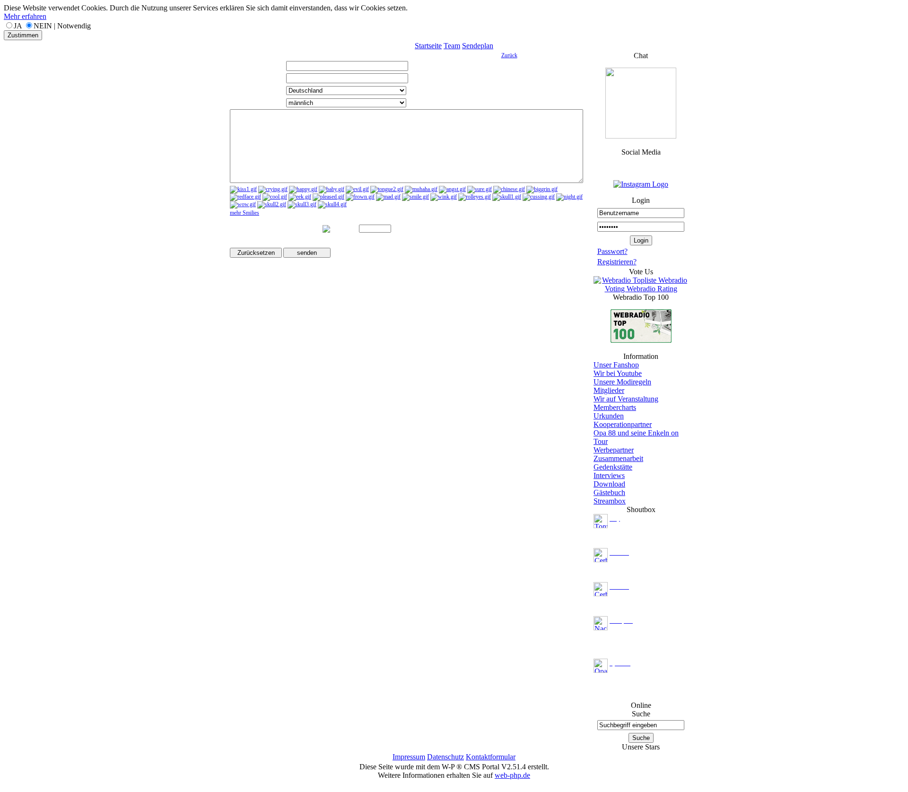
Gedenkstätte (613, 467)
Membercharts (615, 407)
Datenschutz (445, 757)
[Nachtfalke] (601, 622)
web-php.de (512, 775)
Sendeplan (477, 46)
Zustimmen (23, 35)
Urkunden (609, 416)
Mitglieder (609, 390)
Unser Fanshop (616, 365)
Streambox (610, 501)
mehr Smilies (244, 212)
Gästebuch (609, 492)
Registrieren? (617, 262)
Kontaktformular (490, 757)
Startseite (428, 46)
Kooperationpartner (623, 424)
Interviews (609, 475)
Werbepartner (614, 450)
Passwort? (612, 251)
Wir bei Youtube (618, 373)
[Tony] (601, 520)
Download (609, 484)
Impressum (409, 757)
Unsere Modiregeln (622, 382)
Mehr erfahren (25, 16)
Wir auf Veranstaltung (626, 399)
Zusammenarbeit (618, 458)
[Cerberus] (601, 554)
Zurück (509, 55)
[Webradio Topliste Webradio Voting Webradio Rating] (641, 289)
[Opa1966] (601, 665)
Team (452, 46)
